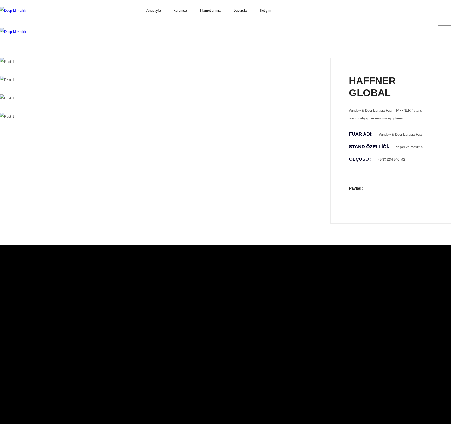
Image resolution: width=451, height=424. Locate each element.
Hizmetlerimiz (210, 11)
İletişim (265, 11)
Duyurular (240, 11)
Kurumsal (180, 11)
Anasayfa (153, 11)
